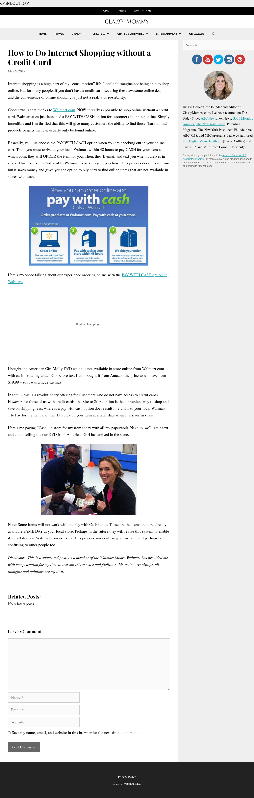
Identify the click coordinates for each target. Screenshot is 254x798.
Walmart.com (64, 109)
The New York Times (210, 124)
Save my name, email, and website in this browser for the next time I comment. (75, 732)
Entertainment (166, 33)
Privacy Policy (127, 776)
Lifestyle (99, 33)
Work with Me (142, 10)
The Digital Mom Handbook (202, 141)
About (107, 10)
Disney (76, 33)
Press (122, 10)
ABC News (208, 118)
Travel (59, 33)
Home (42, 33)
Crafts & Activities (130, 33)
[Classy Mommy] (127, 21)
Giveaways (196, 33)
